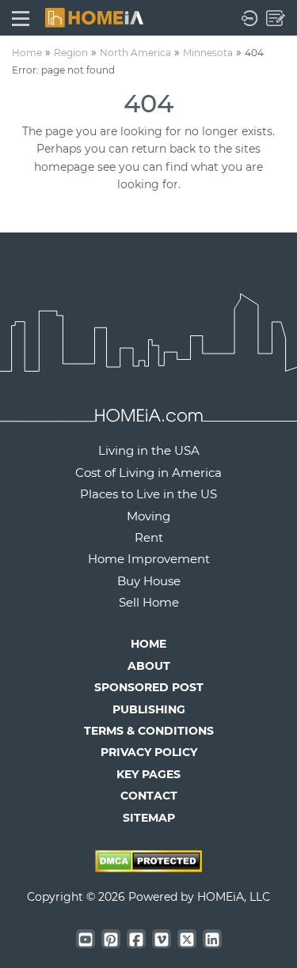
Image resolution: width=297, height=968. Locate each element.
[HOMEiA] (94, 16)
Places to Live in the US (148, 493)
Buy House (149, 580)
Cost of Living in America (148, 472)
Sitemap (149, 818)
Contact (148, 795)
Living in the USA (149, 450)
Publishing (148, 709)
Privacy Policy (149, 752)
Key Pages (148, 774)
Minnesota (208, 53)
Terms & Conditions (149, 731)
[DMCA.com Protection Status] (148, 868)
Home (27, 53)
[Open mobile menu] (20, 17)
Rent (149, 537)
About (149, 666)
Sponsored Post (149, 687)
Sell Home (149, 602)
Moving (148, 516)
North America (135, 53)
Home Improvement (149, 558)
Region (71, 53)
